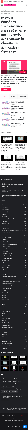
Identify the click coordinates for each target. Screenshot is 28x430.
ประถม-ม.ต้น (6, 228)
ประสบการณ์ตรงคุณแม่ (7, 292)
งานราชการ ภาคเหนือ (8, 283)
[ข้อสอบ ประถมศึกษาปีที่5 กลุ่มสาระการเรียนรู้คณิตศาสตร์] (6, 108)
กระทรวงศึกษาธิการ (14, 378)
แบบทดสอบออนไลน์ (6, 394)
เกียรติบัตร (5, 332)
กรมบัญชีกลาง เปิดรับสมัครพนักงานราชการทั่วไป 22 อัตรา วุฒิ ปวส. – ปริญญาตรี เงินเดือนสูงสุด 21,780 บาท (21, 166)
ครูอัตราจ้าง (6, 309)
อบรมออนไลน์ (4, 391)
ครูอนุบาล (4, 272)
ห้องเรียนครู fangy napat (7, 327)
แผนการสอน (6, 267)
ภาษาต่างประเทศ (7, 237)
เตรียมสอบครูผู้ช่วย (6, 334)
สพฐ (3, 386)
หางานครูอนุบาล (7, 288)
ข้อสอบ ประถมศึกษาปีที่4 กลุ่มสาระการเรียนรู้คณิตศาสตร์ (17, 118)
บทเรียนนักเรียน (7, 225)
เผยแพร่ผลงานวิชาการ (7, 341)
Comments (23, 96)
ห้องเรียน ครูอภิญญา (6, 322)
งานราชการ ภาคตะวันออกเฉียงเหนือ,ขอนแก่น (11, 383)
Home (3, 10)
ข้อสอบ (5, 221)
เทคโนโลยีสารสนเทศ (6, 339)
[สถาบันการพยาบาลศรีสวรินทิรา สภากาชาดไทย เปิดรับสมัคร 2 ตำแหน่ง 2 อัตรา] (23, 358)
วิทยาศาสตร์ (6, 260)
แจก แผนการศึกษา (13, 391)
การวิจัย (6, 251)
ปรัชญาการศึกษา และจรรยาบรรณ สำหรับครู (13, 230)
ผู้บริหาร (15, 420)
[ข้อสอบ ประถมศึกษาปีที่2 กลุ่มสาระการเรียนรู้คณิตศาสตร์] (6, 102)
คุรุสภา (14, 381)
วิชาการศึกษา (6, 242)
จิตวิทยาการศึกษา (8, 256)
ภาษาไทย (5, 239)
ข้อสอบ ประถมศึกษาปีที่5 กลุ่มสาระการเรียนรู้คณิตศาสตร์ (17, 107)
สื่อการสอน (4, 316)
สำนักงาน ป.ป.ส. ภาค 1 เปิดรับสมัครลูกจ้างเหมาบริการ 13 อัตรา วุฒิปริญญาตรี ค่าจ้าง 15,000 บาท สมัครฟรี (7, 147)
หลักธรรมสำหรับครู (6, 318)
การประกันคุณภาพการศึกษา (11, 244)
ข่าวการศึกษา (5, 75)
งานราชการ (4, 274)
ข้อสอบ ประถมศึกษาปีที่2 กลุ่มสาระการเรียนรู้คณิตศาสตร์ (17, 101)
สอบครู (3, 304)
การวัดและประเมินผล (9, 249)
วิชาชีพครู (4, 297)
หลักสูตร (4, 320)
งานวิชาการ (4, 290)
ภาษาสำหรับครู (8, 258)
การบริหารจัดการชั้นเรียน (9, 218)
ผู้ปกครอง (4, 295)
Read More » (6, 89)
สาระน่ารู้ (5, 212)
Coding (5, 216)
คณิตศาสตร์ (6, 223)
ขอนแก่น (22, 378)
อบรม (3, 329)
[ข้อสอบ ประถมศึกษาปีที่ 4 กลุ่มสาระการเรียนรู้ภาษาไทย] (6, 114)
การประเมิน (7, 246)
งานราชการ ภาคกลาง (8, 279)
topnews (5, 207)
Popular (4, 96)
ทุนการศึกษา (6, 209)
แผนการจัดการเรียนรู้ (6, 346)
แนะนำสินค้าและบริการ (7, 343)
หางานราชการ (12, 423)
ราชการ (23, 383)
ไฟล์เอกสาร (4, 348)
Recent (13, 96)
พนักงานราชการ (7, 311)
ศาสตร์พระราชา (5, 299)
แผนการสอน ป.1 (5, 400)
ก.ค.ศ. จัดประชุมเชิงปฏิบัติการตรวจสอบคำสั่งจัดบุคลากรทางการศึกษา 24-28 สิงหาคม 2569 (21, 146)
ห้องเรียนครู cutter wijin (7, 325)
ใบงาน (4, 269)
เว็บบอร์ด (17, 423)
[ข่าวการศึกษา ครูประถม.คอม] (10, 5)
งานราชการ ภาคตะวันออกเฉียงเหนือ (11, 281)
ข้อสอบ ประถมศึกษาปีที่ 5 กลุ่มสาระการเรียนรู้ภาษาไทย (17, 124)
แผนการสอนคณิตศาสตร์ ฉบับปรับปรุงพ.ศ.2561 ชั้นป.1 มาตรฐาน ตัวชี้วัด (12, 397)
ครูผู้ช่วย (5, 306)
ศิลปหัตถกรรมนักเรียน (7, 302)
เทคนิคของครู (5, 336)
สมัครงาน (7, 386)
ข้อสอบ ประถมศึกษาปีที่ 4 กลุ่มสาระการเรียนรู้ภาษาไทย (18, 113)
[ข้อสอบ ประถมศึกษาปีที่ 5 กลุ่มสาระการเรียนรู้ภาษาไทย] (6, 125)
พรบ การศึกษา (6, 232)
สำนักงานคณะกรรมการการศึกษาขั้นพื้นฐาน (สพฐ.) (12, 388)
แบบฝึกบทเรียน (6, 265)
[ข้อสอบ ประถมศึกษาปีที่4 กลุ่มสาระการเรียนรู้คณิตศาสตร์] (6, 119)
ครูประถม (4, 214)
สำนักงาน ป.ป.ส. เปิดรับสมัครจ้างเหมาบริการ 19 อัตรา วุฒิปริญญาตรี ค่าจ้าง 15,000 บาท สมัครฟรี (7, 165)
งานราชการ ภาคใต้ (7, 286)
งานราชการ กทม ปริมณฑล (9, 276)
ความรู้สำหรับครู (8, 253)
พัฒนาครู (5, 235)
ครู (12, 420)
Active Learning (5, 378)
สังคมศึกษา (5, 262)
